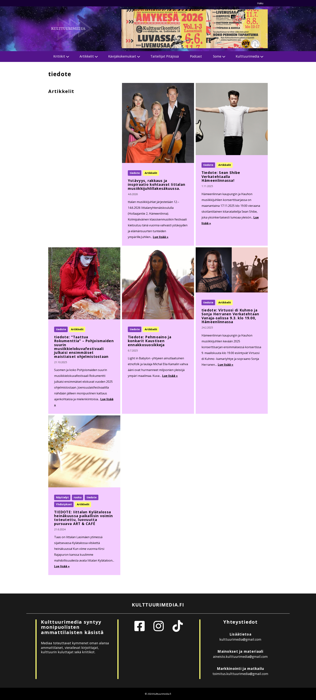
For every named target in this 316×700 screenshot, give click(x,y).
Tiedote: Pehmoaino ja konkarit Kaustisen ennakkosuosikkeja (149, 340)
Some (217, 56)
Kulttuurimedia (247, 56)
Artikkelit (87, 56)
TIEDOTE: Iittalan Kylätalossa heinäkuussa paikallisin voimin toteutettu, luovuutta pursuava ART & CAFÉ (83, 517)
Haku (260, 3)
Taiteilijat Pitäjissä (165, 56)
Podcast (196, 56)
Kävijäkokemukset (122, 56)
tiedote (135, 173)
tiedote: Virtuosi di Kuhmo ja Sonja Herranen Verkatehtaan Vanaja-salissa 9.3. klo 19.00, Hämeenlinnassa (230, 316)
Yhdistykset (64, 504)
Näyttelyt (62, 497)
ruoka (78, 497)
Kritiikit (59, 56)
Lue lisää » (160, 237)
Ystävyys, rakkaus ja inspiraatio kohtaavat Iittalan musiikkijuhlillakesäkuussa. (156, 184)
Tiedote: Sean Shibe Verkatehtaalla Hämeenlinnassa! (221, 176)
